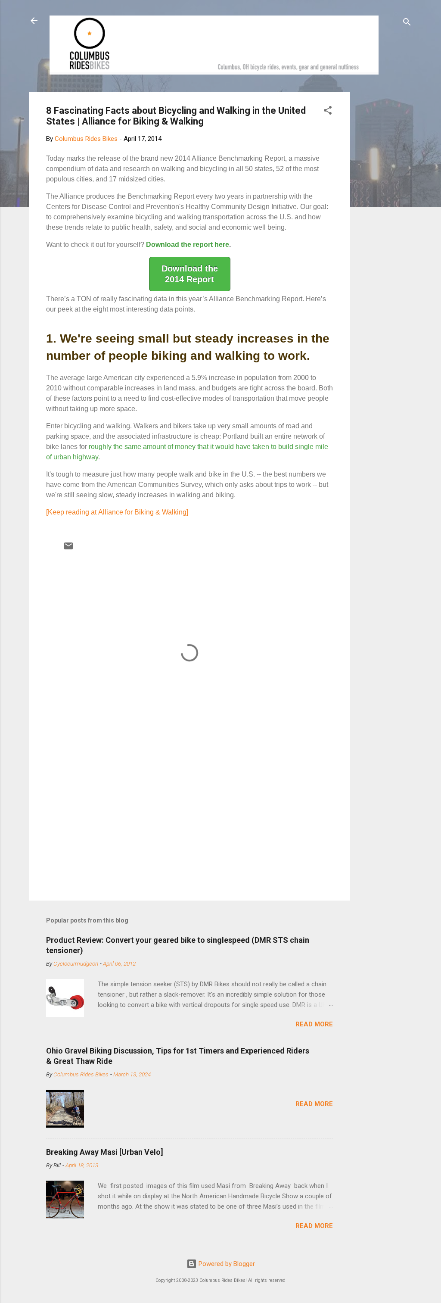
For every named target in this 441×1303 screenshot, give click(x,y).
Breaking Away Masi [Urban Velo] (104, 1151)
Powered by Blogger (226, 1264)
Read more (314, 1024)
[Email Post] (68, 549)
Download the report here (187, 244)
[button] (328, 111)
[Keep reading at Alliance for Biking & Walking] (117, 512)
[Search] (407, 23)
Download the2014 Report (189, 274)
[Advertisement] (383, 221)
